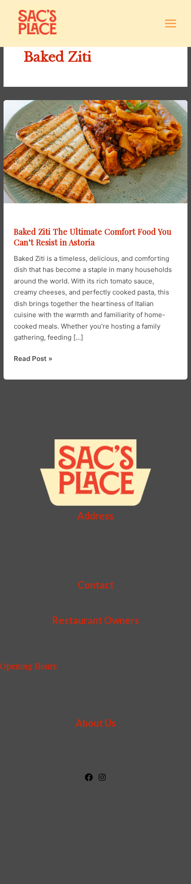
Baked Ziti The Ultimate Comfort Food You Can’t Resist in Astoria (92, 237)
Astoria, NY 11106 (95, 565)
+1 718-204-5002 (95, 605)
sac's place (96, 531)
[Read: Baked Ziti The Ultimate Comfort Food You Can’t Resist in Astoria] (95, 151)
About (95, 738)
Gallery (95, 750)
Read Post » (33, 359)
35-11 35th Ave (95, 554)
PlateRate (70, 843)
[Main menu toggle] (171, 23)
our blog (96, 761)
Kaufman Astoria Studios (95, 542)
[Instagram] (102, 777)
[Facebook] (89, 777)
